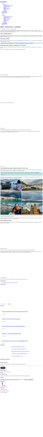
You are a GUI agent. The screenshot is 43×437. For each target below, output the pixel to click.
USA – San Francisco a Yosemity (8, 5)
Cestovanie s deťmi (4, 12)
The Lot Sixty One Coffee (21, 49)
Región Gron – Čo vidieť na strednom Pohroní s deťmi (11, 333)
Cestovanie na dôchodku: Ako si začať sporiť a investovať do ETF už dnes (15, 311)
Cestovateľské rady (4, 23)
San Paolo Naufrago (31, 131)
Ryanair (1, 36)
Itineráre (3, 3)
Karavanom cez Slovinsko (7, 6)
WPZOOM (5, 392)
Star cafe (37, 222)
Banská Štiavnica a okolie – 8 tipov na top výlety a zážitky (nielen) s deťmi (15, 340)
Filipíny (5, 9)
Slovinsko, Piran (6, 20)
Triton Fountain (37, 172)
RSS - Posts (3, 385)
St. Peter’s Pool (31, 215)
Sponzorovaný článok (22, 379)
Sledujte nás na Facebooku (5, 359)
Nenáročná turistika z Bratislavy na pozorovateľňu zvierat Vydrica (13, 326)
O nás (3, 13)
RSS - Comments (4, 386)
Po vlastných (3, 1)
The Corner (10, 49)
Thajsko (5, 4)
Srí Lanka (5, 10)
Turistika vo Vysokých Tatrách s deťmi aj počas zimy (11, 318)
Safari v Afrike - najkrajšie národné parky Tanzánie (18, 346)
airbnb (7, 40)
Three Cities (34, 76)
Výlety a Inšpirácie (4, 11)
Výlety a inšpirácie (28, 379)
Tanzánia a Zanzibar (6, 17)
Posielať (3, 367)
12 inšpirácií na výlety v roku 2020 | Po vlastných (11, 282)
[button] (10, 185)
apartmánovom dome (21, 40)
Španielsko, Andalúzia (7, 8)
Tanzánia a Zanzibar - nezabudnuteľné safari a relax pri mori (20, 353)
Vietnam (5, 7)
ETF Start (1, 372)
